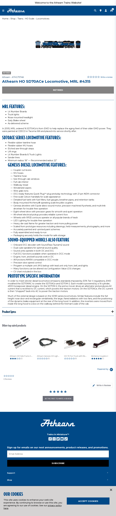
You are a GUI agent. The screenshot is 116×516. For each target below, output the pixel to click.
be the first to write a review (58, 398)
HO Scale (29, 18)
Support (11, 473)
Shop (13, 18)
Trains (20, 18)
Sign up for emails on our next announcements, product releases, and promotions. (57, 447)
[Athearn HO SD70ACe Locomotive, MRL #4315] (58, 44)
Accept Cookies (88, 501)
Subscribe (58, 463)
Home (5, 18)
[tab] (101, 385)
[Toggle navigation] (4, 11)
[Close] (110, 490)
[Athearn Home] (16, 10)
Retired (58, 90)
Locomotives (42, 18)
